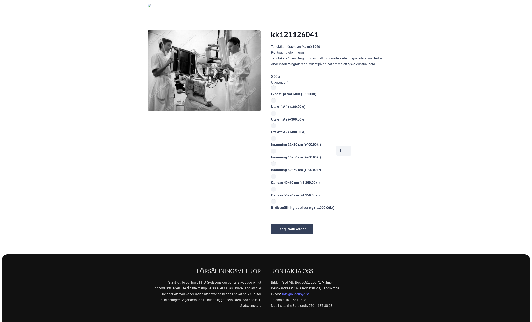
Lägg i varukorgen (292, 229)
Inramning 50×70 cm (296, 170)
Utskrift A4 (288, 107)
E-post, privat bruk (293, 94)
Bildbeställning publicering (302, 208)
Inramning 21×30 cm (296, 144)
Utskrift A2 (288, 132)
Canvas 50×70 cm (295, 195)
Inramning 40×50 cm (296, 157)
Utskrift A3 (288, 119)
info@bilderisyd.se (296, 294)
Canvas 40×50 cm (295, 182)
